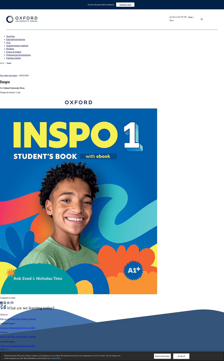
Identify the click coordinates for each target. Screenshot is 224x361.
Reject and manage (162, 356)
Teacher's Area (125, 5)
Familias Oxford (13, 58)
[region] (112, 356)
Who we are (5, 319)
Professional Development (18, 55)
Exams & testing (13, 52)
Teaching (10, 36)
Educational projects (15, 39)
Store (190, 17)
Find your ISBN (28, 328)
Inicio (2, 63)
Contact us (4, 328)
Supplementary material (17, 46)
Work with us (16, 319)
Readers (10, 49)
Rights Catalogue (29, 319)
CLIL (8, 43)
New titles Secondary (9, 75)
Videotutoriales (15, 328)
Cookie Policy (56, 358)
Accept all (181, 356)
